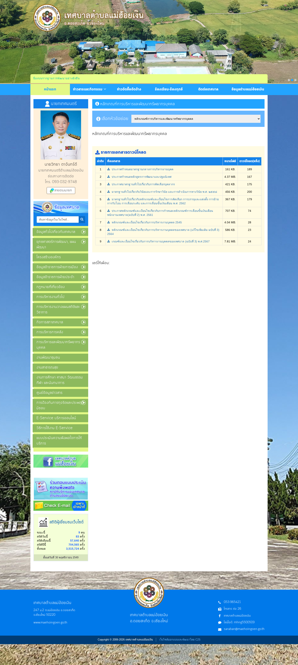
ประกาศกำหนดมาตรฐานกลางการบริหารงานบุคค (142, 169)
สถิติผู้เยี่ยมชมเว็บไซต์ (66, 522)
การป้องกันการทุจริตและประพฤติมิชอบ (60, 405)
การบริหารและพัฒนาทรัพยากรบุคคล (58, 344)
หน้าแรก (50, 89)
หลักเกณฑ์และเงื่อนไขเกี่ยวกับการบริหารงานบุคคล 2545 (146, 222)
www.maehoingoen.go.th (50, 622)
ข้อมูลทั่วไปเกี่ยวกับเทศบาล (55, 232)
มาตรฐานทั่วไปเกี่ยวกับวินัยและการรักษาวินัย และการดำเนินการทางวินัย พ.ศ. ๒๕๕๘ (164, 191)
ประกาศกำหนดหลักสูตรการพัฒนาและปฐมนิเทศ (141, 176)
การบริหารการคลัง (49, 332)
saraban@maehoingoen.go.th (244, 629)
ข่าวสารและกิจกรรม (88, 89)
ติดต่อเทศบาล (208, 89)
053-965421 (232, 602)
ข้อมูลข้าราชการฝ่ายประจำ (55, 277)
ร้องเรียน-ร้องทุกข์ (169, 89)
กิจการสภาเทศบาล (49, 322)
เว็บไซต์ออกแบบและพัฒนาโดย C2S (179, 639)
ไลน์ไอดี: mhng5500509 (239, 622)
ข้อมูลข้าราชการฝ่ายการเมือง (57, 267)
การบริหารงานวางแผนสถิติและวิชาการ (58, 309)
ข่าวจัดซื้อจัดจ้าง (129, 89)
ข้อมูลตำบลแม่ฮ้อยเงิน (248, 89)
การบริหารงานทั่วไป (50, 297)
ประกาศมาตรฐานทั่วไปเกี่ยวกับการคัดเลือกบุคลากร (143, 184)
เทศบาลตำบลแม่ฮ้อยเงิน (237, 616)
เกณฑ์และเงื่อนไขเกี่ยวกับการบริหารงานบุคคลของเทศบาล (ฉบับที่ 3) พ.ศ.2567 (160, 241)
